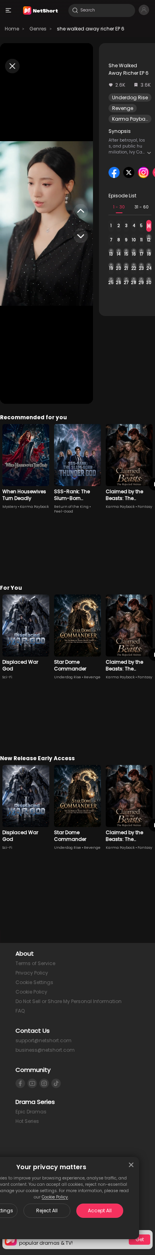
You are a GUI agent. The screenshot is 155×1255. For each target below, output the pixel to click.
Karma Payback (131, 118)
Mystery (9, 506)
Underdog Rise (130, 97)
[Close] (131, 1165)
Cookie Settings (34, 982)
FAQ (20, 1010)
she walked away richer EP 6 (90, 28)
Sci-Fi (7, 677)
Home (12, 28)
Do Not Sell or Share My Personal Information (68, 1001)
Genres (37, 28)
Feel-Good (63, 511)
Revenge (122, 108)
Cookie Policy (55, 1197)
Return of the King (71, 506)
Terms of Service (35, 963)
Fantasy (145, 506)
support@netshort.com (43, 1040)
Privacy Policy (31, 972)
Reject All (47, 1210)
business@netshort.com (45, 1050)
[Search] (75, 10)
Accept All (100, 1210)
